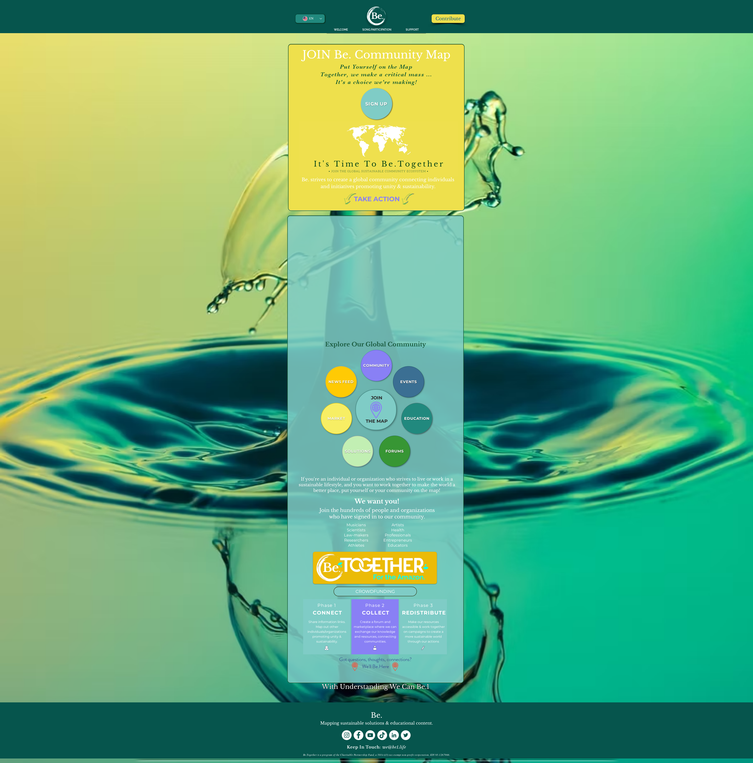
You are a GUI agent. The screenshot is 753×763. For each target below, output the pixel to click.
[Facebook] (358, 735)
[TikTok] (382, 735)
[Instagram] (347, 735)
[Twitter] (406, 735)
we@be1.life (394, 747)
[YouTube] (370, 735)
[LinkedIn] (394, 735)
